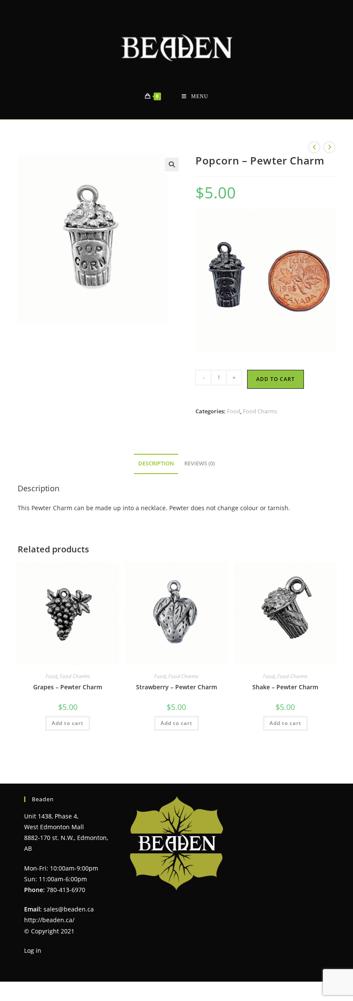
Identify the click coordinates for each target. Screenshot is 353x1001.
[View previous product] (314, 147)
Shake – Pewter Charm (285, 687)
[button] (172, 164)
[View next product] (329, 147)
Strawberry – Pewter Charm (176, 687)
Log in (32, 950)
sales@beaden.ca (68, 909)
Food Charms (260, 411)
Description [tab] (156, 463)
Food (233, 411)
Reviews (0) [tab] (199, 463)
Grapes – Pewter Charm (67, 687)
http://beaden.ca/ (49, 920)
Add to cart (275, 379)
